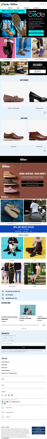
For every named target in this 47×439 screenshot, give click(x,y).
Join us (23, 347)
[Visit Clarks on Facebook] (2, 395)
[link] (9, 314)
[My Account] (40, 4)
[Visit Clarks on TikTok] (9, 395)
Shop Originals (5, 370)
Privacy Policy (25, 350)
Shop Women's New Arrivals (32, 185)
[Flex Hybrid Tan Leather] (23, 48)
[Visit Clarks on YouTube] (12, 395)
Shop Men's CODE (36, 34)
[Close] (43, 424)
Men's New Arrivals (23, 59)
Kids (4, 340)
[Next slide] (45, 113)
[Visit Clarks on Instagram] (6, 395)
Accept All (38, 427)
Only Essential (38, 430)
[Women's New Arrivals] (7, 48)
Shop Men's (26, 231)
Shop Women (5, 362)
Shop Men (4, 364)
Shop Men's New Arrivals (32, 181)
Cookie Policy (6, 438)
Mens (12, 337)
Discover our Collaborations (9, 373)
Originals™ (26, 7)
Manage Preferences (38, 433)
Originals (12, 340)
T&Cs (31, 231)
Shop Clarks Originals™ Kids (37, 71)
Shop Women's (18, 231)
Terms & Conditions (18, 350)
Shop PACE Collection (39, 59)
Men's (18, 7)
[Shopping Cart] (43, 4)
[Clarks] (9, 4)
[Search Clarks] (38, 4)
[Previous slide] (42, 113)
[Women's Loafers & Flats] (13, 94)
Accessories (36, 7)
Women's (10, 7)
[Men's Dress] (13, 132)
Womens (5, 337)
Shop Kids (4, 367)
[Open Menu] (45, 4)
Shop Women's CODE (36, 31)
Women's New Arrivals (8, 59)
